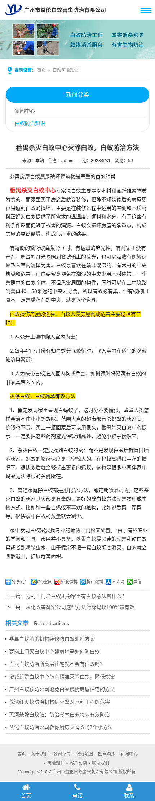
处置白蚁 (86, 539)
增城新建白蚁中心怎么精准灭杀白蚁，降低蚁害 (62, 677)
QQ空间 (44, 581)
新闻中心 (25, 111)
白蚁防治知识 (66, 70)
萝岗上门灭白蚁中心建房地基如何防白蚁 (54, 651)
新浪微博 (69, 581)
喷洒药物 (118, 490)
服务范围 (84, 754)
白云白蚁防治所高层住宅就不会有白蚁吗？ (57, 664)
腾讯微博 (94, 581)
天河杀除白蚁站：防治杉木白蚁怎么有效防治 (59, 714)
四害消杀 (106, 754)
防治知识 (56, 763)
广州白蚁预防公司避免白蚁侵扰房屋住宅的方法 (62, 689)
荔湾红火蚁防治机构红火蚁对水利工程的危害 (59, 702)
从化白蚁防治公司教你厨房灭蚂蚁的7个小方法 (61, 727)
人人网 (118, 581)
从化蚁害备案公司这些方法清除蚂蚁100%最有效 (80, 607)
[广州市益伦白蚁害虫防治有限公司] (55, 17)
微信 (137, 581)
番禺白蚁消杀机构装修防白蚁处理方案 (52, 639)
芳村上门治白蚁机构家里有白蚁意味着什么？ (76, 596)
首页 (41, 70)
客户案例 (78, 763)
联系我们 (100, 763)
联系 (129, 795)
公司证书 (62, 754)
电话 (77, 795)
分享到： (20, 581)
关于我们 (39, 754)
